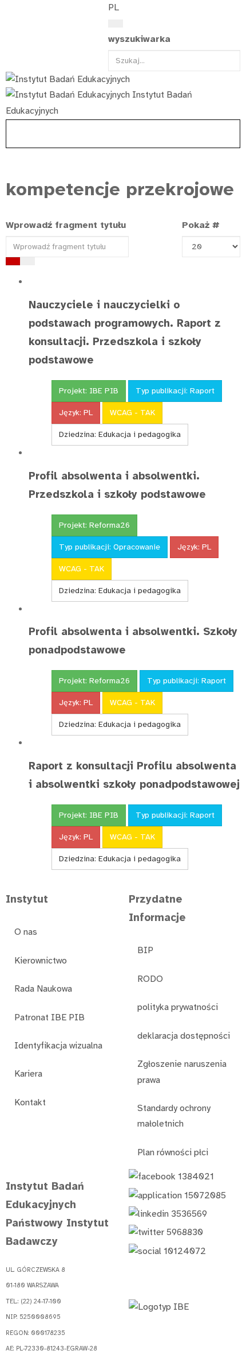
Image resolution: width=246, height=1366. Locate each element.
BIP (145, 950)
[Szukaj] (13, 261)
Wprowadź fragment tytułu (67, 225)
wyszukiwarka (139, 39)
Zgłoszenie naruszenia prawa (182, 1071)
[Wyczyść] (27, 261)
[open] (12, 10)
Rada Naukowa (43, 988)
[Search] (115, 24)
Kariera (28, 1073)
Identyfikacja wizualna (58, 1045)
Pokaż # (201, 225)
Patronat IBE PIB (49, 1017)
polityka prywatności (177, 1007)
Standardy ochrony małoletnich (174, 1115)
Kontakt (30, 1102)
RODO (150, 979)
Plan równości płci (172, 1152)
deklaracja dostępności (183, 1036)
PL (113, 7)
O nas (25, 932)
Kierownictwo (40, 960)
